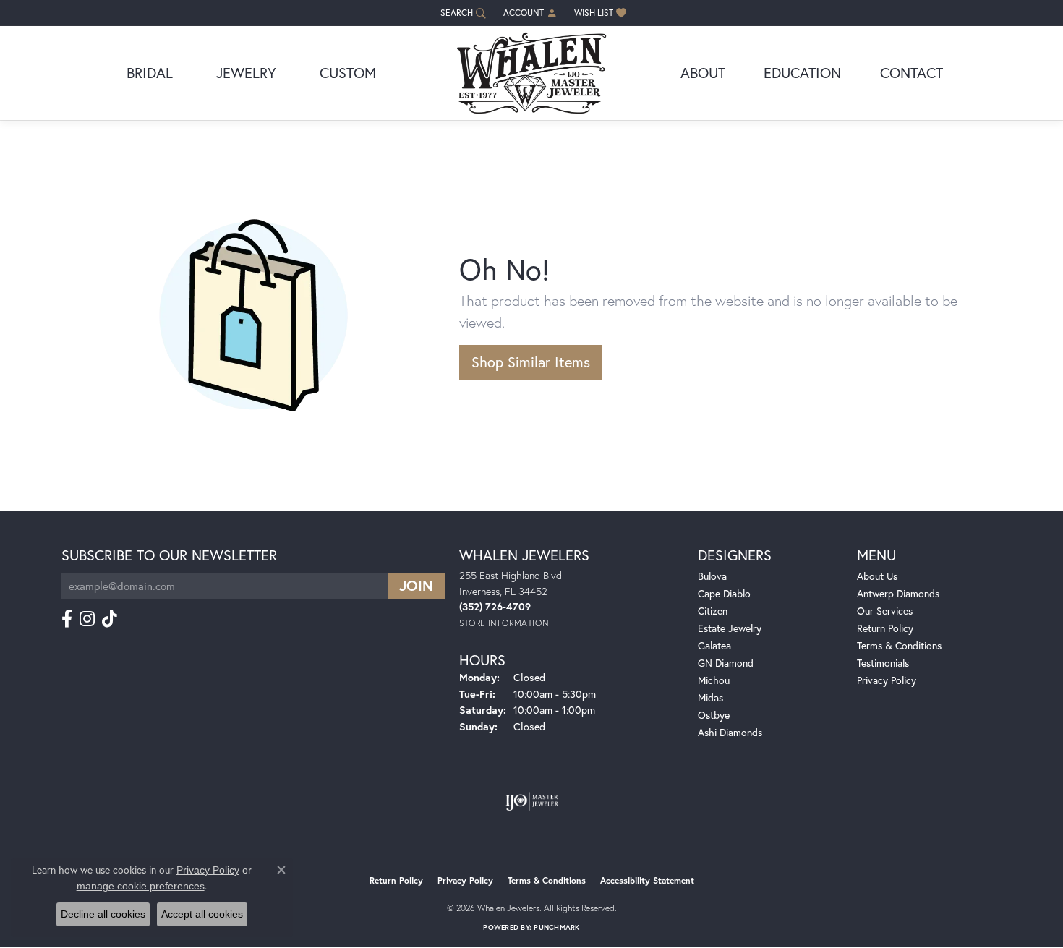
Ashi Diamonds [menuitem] (730, 732)
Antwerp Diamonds (898, 593)
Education (802, 72)
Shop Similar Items (530, 362)
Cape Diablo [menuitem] (724, 593)
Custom (348, 72)
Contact (911, 72)
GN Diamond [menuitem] (726, 663)
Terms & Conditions (899, 645)
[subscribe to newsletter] (416, 586)
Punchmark (556, 927)
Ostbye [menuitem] (714, 715)
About (702, 72)
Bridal (150, 72)
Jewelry (246, 72)
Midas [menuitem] (710, 697)
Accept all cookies (202, 914)
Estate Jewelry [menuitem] (729, 628)
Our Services (885, 611)
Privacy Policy (886, 680)
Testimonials (883, 663)
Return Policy (885, 628)
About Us (877, 576)
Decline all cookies (103, 914)
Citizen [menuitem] (712, 611)
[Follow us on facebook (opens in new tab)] (66, 619)
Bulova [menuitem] (712, 576)
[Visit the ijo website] (532, 801)
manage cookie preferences (141, 886)
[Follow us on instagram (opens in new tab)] (87, 619)
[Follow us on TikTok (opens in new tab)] (109, 619)
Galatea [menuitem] (714, 645)
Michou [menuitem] (714, 680)
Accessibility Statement (647, 880)
